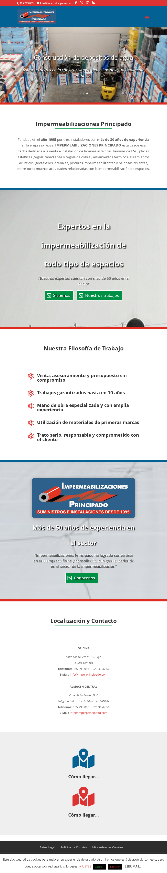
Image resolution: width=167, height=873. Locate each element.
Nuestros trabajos (102, 295)
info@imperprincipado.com (88, 674)
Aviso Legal (47, 847)
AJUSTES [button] (85, 866)
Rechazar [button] (115, 866)
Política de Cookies (73, 847)
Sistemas (61, 295)
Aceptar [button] (99, 866)
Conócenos (84, 578)
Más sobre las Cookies (107, 847)
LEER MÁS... (133, 866)
